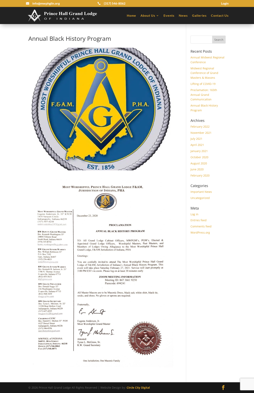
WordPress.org (200, 232)
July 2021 (196, 139)
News (183, 15)
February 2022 (200, 126)
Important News (201, 192)
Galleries (199, 15)
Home (131, 15)
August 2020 (198, 163)
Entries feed (198, 220)
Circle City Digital (138, 387)
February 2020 (200, 175)
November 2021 (201, 133)
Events (169, 15)
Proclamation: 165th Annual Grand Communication (203, 94)
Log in (194, 214)
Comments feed (201, 226)
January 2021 (199, 151)
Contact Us (220, 15)
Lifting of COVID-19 (203, 84)
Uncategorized (200, 198)
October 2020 (199, 157)
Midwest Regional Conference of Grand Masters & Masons (204, 73)
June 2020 (197, 169)
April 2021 (197, 145)
